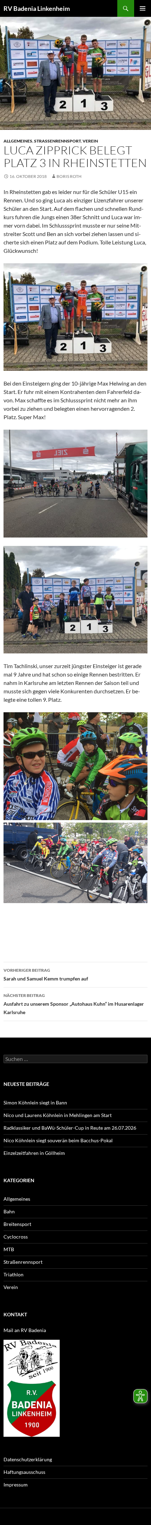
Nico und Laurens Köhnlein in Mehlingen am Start (58, 1115)
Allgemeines (18, 141)
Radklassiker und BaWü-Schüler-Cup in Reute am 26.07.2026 (70, 1128)
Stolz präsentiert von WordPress (80, 1516)
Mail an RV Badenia (25, 1330)
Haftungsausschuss (24, 1472)
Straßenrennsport (57, 141)
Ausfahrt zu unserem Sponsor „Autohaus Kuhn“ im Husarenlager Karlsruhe (74, 1004)
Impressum (16, 1485)
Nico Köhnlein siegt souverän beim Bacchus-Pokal (58, 1140)
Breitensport (17, 1224)
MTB (9, 1249)
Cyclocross (16, 1237)
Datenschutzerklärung (28, 1459)
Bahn (9, 1211)
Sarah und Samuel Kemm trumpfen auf (46, 975)
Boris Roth (69, 176)
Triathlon (14, 1274)
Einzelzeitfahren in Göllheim (34, 1153)
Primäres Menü (142, 8)
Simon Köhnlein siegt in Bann (35, 1102)
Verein (90, 141)
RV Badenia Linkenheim (37, 8)
